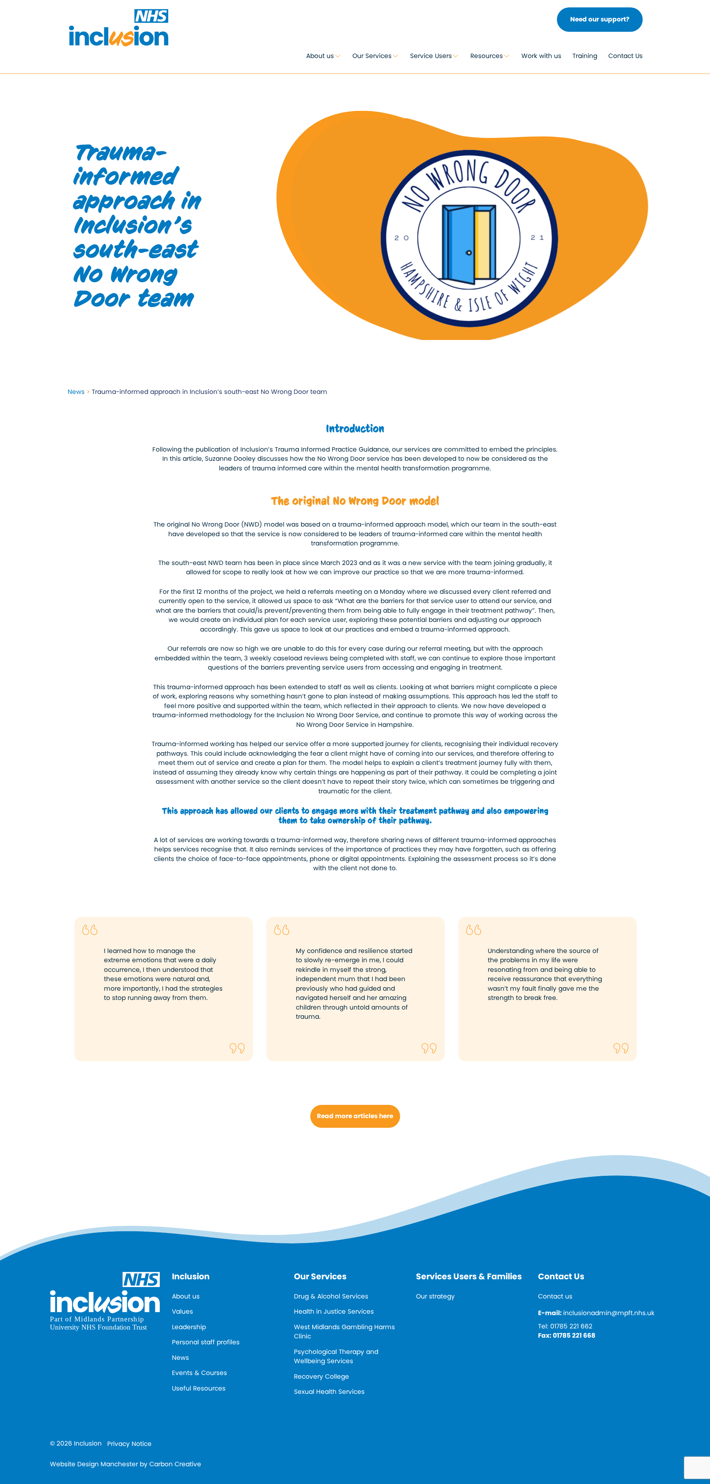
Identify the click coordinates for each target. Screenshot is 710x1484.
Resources (486, 55)
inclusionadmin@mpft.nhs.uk (609, 1312)
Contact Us (625, 55)
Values (182, 1311)
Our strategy (435, 1296)
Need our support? (599, 19)
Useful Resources (199, 1388)
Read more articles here (355, 1116)
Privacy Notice (129, 1443)
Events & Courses (199, 1372)
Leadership (189, 1327)
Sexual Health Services (329, 1391)
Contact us (555, 1296)
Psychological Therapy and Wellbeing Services (336, 1356)
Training (584, 55)
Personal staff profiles (206, 1342)
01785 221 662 (571, 1326)
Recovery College (321, 1376)
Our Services (372, 55)
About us (320, 55)
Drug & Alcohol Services (331, 1296)
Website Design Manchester (94, 1464)
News (76, 391)
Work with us (541, 55)
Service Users (431, 55)
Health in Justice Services (334, 1311)
